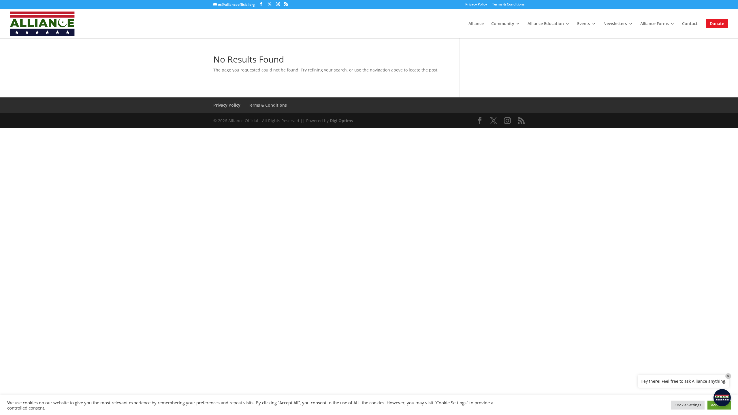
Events (583, 24)
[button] (722, 397)
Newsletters (615, 24)
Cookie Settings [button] (688, 405)
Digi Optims (341, 120)
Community (502, 24)
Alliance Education (546, 24)
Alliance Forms (654, 24)
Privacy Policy (476, 5)
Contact (690, 24)
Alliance (476, 24)
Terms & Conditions (508, 5)
